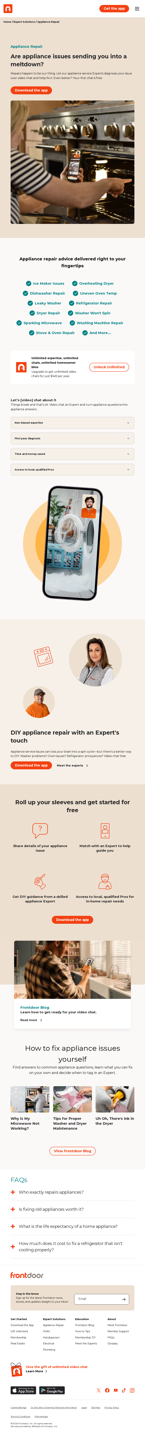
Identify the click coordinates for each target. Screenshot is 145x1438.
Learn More (34, 1371)
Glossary (113, 1343)
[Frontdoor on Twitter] (98, 1390)
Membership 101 (85, 1337)
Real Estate (18, 1343)
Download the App (22, 1325)
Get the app (114, 8)
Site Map (95, 1407)
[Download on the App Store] (23, 1390)
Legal (84, 1407)
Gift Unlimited (19, 1331)
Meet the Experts (86, 1343)
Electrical (48, 1343)
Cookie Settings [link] (18, 1407)
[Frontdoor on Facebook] (107, 1390)
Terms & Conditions (20, 1416)
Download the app (31, 90)
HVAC (46, 1331)
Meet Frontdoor (117, 1325)
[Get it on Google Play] (52, 1390)
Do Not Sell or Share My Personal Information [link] (54, 1407)
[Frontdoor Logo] (8, 8)
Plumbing (49, 1349)
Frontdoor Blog (84, 1325)
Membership (18, 1337)
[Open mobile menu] (137, 8)
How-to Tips (82, 1331)
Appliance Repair (53, 1325)
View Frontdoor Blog (72, 1151)
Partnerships (41, 1416)
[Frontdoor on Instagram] (132, 1390)
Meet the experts (70, 765)
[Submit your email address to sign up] (124, 1299)
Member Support (118, 1331)
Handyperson (51, 1337)
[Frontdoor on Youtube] (116, 1390)
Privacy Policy (112, 1407)
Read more (28, 1020)
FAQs (111, 1337)
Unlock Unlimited (109, 367)
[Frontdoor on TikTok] (124, 1390)
